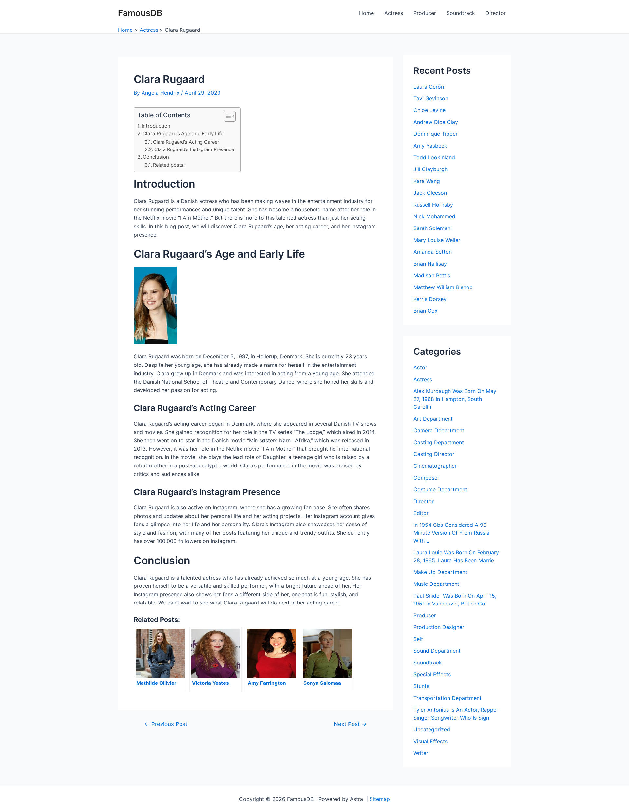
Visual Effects (430, 741)
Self (418, 639)
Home (366, 13)
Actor (420, 367)
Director (496, 13)
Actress (393, 13)
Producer (424, 13)
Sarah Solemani (432, 228)
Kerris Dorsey (430, 299)
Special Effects (432, 674)
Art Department (433, 418)
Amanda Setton (432, 251)
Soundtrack (461, 13)
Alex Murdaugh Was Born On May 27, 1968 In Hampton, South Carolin (454, 399)
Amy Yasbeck (430, 145)
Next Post (350, 724)
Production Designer (438, 627)
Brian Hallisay (430, 263)
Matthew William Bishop (443, 287)
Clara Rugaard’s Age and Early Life (183, 133)
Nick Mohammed (434, 216)
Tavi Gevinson (430, 98)
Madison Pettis (431, 275)
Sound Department (437, 650)
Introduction (156, 126)
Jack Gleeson (430, 192)
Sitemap (380, 799)
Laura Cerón (428, 86)
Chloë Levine (429, 110)
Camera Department (438, 430)
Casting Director (433, 454)
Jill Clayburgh (430, 169)
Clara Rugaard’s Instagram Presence (194, 149)
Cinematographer (435, 466)
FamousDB (140, 13)
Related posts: (169, 165)
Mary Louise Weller (436, 240)
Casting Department (438, 442)
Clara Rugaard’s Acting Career (186, 142)
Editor (421, 513)
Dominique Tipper (435, 133)
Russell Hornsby (433, 204)
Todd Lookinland (434, 157)
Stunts (421, 686)
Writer (420, 753)
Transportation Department (447, 698)
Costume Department (440, 489)
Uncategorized (431, 729)
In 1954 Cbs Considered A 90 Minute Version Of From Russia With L (451, 533)
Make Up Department (440, 572)
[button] (226, 116)
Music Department (436, 584)
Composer (426, 477)
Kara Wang (426, 181)
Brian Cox (425, 310)
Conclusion (156, 157)
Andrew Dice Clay (435, 122)
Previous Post (165, 724)
